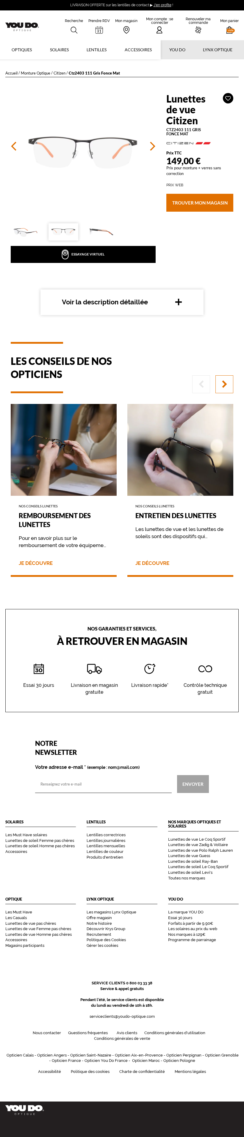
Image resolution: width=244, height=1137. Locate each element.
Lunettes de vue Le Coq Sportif (196, 839)
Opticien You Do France (106, 1060)
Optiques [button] (22, 49)
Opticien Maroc (146, 1060)
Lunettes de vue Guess (189, 855)
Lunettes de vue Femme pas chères (38, 929)
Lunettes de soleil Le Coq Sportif (198, 867)
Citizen (59, 73)
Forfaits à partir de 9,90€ (190, 923)
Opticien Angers (52, 1055)
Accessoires (138, 49)
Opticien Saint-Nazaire (90, 1055)
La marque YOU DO (186, 912)
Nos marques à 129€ (186, 934)
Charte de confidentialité (142, 1071)
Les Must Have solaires (26, 835)
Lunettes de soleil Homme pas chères (40, 846)
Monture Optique (35, 73)
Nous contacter (47, 1033)
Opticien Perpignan (183, 1055)
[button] (229, 25)
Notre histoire (99, 923)
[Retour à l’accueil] (122, 1110)
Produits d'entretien (105, 857)
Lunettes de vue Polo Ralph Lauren (200, 850)
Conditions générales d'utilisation (174, 1033)
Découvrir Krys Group (106, 929)
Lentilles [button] (97, 49)
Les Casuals (16, 918)
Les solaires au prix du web (192, 929)
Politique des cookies (90, 1071)
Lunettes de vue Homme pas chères (38, 934)
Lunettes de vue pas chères (30, 923)
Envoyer (193, 784)
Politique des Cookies (106, 940)
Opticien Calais (20, 1055)
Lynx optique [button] (217, 49)
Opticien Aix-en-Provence (139, 1055)
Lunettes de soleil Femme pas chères (39, 840)
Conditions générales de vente (122, 1038)
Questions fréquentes (88, 1033)
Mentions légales (190, 1071)
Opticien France (66, 1060)
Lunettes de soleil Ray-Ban (193, 861)
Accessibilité (49, 1071)
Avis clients (127, 1033)
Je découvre (36, 563)
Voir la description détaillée (105, 302)
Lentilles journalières (106, 840)
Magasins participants (24, 945)
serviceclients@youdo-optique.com (122, 1016)
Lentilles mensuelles (106, 846)
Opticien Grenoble (222, 1055)
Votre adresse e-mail (87, 767)
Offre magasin (99, 918)
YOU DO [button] (177, 49)
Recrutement (99, 934)
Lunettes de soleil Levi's (190, 872)
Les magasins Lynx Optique (111, 912)
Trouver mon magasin (199, 202)
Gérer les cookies (102, 945)
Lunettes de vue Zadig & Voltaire (198, 844)
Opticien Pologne (179, 1060)
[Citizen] (199, 143)
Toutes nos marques (186, 878)
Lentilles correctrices (106, 835)
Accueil (11, 73)
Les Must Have (18, 912)
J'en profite (162, 5)
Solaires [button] (59, 49)
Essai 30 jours (180, 918)
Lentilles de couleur (105, 851)
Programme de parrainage (192, 940)
